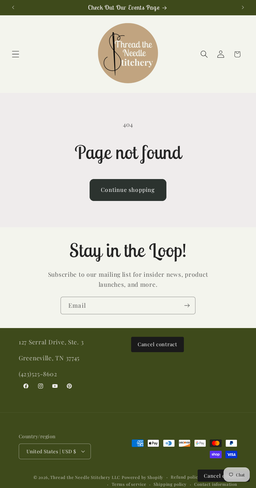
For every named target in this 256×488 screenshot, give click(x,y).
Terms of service (129, 484)
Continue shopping (128, 189)
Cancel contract (157, 344)
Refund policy (185, 477)
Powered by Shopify (142, 477)
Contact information (215, 484)
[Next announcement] (243, 7)
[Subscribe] (187, 305)
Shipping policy (170, 484)
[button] (15, 54)
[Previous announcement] (13, 7)
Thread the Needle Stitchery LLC (85, 477)
